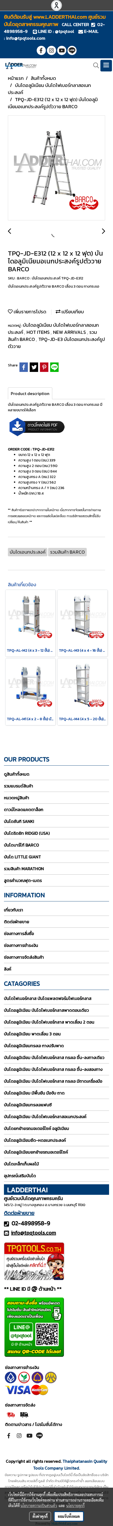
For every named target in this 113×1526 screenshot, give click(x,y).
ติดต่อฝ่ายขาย (16, 921)
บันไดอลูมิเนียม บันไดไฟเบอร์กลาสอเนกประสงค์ (45, 1116)
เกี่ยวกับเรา (13, 910)
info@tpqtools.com (25, 38)
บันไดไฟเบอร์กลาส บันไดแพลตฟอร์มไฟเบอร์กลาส (47, 998)
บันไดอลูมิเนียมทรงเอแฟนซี (28, 1105)
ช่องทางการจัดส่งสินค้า (24, 957)
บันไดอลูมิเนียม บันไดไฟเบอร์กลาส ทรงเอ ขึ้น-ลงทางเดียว (54, 1057)
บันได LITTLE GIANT (22, 857)
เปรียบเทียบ (72, 311)
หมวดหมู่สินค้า (16, 798)
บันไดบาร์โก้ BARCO (21, 845)
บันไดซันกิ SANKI (19, 821)
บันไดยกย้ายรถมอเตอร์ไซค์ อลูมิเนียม (36, 1128)
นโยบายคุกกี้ (75, 1505)
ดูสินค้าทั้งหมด (16, 774)
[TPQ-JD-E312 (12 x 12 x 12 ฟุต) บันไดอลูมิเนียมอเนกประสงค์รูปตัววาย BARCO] (56, 168)
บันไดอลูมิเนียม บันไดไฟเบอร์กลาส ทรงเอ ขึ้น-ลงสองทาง (53, 1069)
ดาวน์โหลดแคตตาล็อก (23, 809)
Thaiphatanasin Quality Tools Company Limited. (70, 1464)
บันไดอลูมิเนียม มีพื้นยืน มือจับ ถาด (34, 1093)
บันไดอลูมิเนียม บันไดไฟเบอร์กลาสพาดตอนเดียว (46, 1010)
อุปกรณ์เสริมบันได (20, 1175)
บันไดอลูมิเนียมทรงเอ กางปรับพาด (34, 1045)
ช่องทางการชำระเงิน (21, 945)
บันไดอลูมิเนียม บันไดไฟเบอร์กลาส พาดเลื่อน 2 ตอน (49, 1022)
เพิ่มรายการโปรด (29, 311)
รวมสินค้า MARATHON (24, 868)
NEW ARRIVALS (70, 332)
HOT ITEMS (39, 332)
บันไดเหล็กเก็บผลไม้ (21, 1164)
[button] (94, 65)
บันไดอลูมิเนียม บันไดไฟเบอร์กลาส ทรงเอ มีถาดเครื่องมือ (53, 1081)
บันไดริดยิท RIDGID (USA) (27, 833)
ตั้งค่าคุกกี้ (40, 1516)
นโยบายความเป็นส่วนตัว (38, 1505)
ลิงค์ (7, 969)
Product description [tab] (30, 393)
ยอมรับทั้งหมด (69, 1516)
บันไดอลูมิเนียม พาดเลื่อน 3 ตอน (32, 1034)
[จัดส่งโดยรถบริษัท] (10, 1414)
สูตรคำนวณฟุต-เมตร (23, 880)
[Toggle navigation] (106, 65)
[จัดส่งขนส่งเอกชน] (24, 1414)
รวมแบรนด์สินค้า (18, 786)
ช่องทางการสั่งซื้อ (19, 933)
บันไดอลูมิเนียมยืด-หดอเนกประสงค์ (35, 1140)
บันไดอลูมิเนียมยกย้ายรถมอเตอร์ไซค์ (36, 1152)
